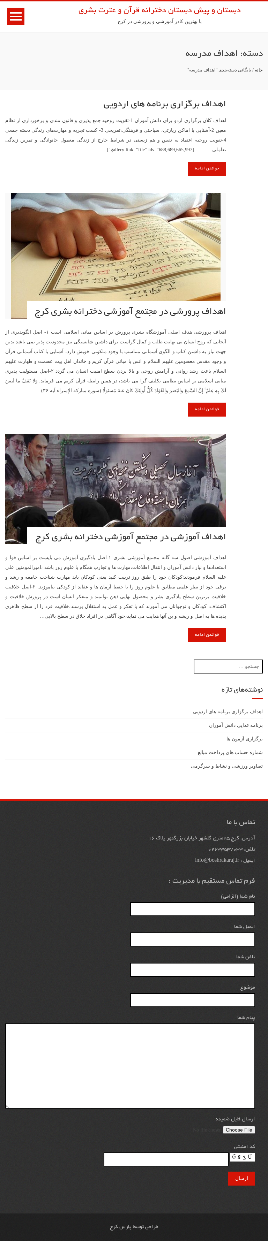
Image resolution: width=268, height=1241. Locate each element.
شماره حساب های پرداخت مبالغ (230, 752)
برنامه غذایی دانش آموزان (236, 725)
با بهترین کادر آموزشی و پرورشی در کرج (160, 21)
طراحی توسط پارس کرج (134, 1227)
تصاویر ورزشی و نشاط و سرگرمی (227, 766)
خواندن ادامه (207, 168)
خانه (259, 70)
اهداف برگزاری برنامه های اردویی (165, 104)
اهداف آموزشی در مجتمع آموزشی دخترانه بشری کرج (131, 537)
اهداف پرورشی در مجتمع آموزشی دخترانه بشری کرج (130, 312)
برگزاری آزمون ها (244, 738)
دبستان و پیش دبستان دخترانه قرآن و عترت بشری (160, 11)
